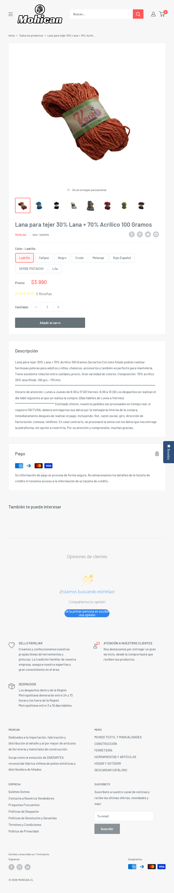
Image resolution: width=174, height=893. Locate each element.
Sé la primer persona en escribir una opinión (87, 613)
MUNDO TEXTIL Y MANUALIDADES (118, 737)
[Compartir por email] (156, 234)
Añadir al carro (50, 323)
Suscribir (107, 829)
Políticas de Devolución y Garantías (32, 818)
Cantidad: (22, 307)
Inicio (11, 35)
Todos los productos (31, 35)
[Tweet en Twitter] (148, 234)
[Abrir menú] (10, 14)
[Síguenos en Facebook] (11, 867)
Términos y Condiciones (24, 824)
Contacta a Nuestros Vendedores (31, 798)
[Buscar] (138, 14)
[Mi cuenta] (153, 14)
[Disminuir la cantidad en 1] (35, 307)
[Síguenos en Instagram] (19, 867)
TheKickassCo (42, 854)
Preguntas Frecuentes (23, 805)
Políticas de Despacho (23, 811)
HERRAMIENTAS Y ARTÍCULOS (115, 757)
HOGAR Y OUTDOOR (107, 763)
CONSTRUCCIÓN (105, 744)
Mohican (20, 234)
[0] (162, 14)
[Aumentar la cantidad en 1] (58, 307)
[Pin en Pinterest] (140, 234)
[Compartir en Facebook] (132, 234)
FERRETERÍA (103, 750)
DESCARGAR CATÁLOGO (110, 770)
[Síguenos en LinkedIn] (28, 867)
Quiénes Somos (18, 792)
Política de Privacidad (23, 831)
